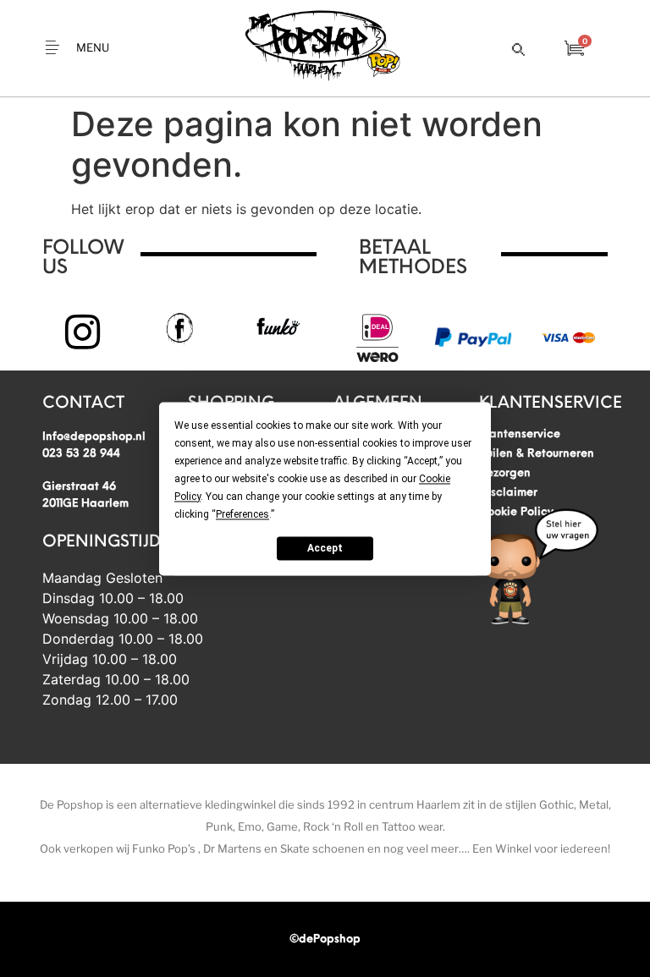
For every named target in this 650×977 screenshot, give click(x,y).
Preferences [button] (242, 514)
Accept (325, 548)
